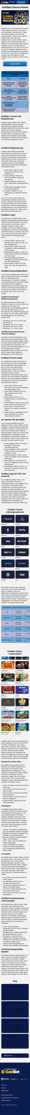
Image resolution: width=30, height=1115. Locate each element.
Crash (17, 658)
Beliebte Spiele (3, 658)
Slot (24, 658)
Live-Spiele (10, 658)
